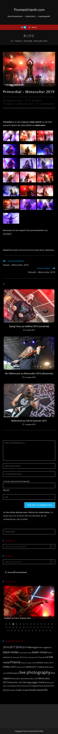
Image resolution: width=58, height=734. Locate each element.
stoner (13, 690)
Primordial (49, 250)
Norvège (27, 682)
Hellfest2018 (43, 667)
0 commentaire (47, 104)
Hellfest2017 (32, 666)
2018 (19, 647)
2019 (24, 647)
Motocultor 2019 (25, 104)
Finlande (41, 657)
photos (47, 682)
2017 (12, 647)
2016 (6, 647)
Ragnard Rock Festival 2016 (43, 686)
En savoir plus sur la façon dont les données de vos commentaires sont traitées (28, 515)
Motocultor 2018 (15, 682)
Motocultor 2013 (17, 678)
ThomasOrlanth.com (29, 9)
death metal (39, 652)
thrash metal (35, 689)
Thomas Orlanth (14, 100)
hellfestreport (13, 673)
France (15, 662)
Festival (10, 104)
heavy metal (31, 663)
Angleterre (47, 647)
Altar (41, 647)
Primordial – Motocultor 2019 (35, 41)
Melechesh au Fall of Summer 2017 (29, 420)
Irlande (15, 250)
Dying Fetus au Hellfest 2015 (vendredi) (29, 326)
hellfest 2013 (48, 663)
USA (45, 689)
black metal (10, 652)
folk (46, 657)
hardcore (24, 663)
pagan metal (39, 250)
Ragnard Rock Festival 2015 (21, 686)
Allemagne (33, 647)
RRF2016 (6, 690)
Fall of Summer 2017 (31, 657)
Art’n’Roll (7, 233)
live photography (34, 672)
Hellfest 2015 (9, 666)
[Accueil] (12, 41)
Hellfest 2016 (20, 667)
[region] (29, 610)
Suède (19, 690)
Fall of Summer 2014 (15, 657)
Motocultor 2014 (31, 678)
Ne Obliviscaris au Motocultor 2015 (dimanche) (29, 373)
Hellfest (39, 662)
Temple (25, 690)
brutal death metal (24, 653)
